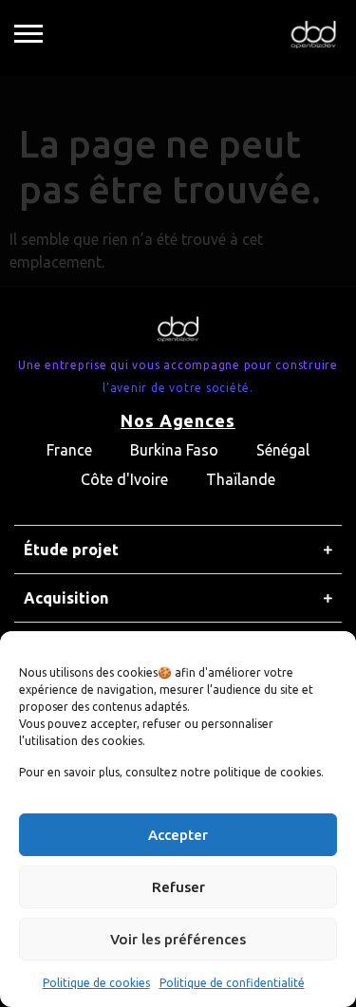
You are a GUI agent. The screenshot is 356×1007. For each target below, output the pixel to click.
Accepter (178, 835)
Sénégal (282, 449)
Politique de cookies (96, 983)
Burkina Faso (174, 449)
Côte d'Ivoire (124, 479)
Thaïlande (240, 479)
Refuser (178, 887)
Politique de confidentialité (232, 983)
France (69, 449)
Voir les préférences (178, 939)
